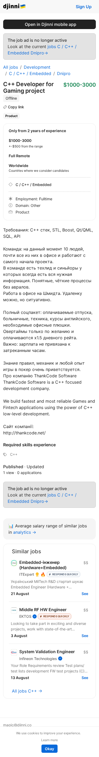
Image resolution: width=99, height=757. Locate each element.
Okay (49, 748)
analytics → (24, 532)
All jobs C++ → (27, 691)
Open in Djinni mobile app (50, 24)
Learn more (49, 740)
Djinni (14, 6)
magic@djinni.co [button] (17, 725)
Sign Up (84, 6)
